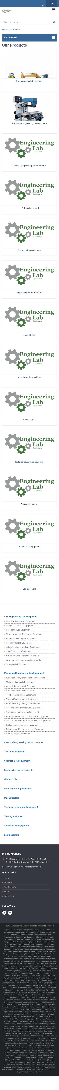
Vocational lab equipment (17, 761)
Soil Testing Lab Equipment (18, 630)
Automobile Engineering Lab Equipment (23, 703)
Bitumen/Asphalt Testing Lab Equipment (24, 634)
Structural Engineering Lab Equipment (23, 656)
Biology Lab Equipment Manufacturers (29, 939)
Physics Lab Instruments (30, 956)
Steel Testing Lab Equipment (19, 651)
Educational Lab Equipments (36, 954)
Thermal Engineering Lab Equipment (22, 699)
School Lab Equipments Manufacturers (27, 951)
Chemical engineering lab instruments (23, 742)
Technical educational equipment (21, 807)
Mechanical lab (11, 798)
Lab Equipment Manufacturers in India (40, 942)
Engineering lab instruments (18, 770)
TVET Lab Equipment (14, 751)
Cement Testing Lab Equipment (20, 626)
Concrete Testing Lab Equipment (20, 621)
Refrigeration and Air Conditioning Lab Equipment (27, 716)
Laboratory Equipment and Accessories (23, 647)
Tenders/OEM (10, 887)
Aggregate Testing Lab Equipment (21, 638)
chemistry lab (11, 779)
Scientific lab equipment (16, 825)
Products (8, 882)
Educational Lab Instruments (43, 963)
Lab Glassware (11, 835)
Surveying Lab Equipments (18, 664)
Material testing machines (17, 788)
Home (4, 29)
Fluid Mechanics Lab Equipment (20, 691)
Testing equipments (14, 816)
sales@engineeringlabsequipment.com (23, 867)
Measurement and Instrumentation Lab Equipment (28, 721)
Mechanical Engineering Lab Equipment (24, 673)
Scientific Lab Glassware (24, 959)
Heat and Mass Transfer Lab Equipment (23, 708)
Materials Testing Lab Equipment (20, 682)
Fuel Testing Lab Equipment (18, 734)
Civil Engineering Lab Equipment (20, 616)
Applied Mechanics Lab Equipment (21, 686)
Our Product (14, 29)
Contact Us (9, 896)
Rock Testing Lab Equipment (18, 643)
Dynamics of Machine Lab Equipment (22, 712)
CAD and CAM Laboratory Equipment (22, 725)
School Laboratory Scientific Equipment (29, 932)
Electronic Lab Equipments (35, 949)
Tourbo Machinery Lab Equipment (21, 695)
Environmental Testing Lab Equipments (23, 660)
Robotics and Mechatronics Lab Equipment (25, 729)
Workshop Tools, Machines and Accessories (25, 678)
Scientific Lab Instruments (44, 959)
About (51, 3)
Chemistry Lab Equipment (26, 937)
